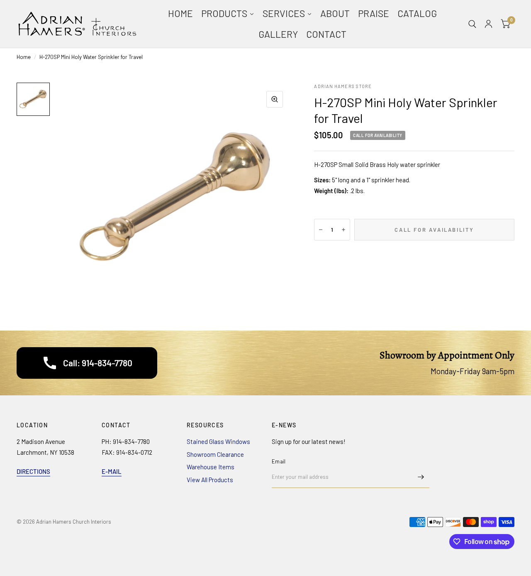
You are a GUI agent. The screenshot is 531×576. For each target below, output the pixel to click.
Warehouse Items (210, 467)
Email (278, 461)
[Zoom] (274, 99)
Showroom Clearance (215, 454)
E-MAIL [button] (112, 471)
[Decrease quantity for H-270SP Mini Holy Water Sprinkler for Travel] (320, 229)
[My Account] (488, 24)
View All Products (210, 479)
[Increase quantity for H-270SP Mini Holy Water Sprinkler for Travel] (343, 229)
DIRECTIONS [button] (33, 471)
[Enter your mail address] (421, 477)
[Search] (472, 24)
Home (24, 57)
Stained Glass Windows (218, 441)
